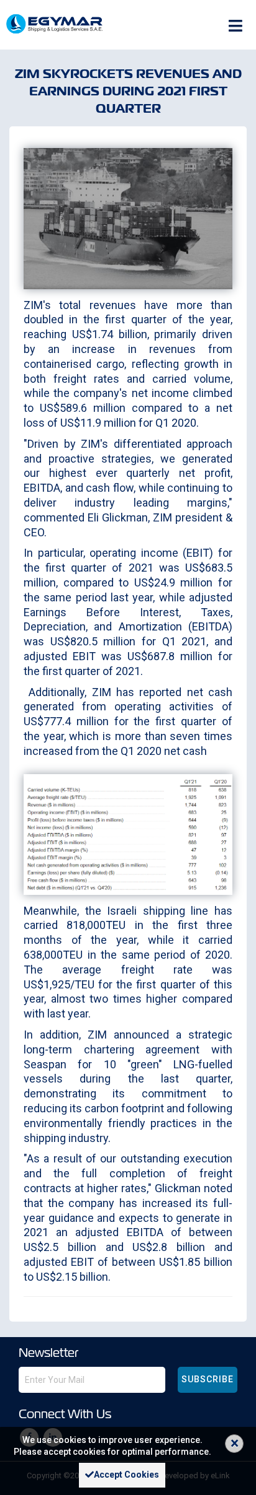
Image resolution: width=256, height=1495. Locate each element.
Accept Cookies (126, 1475)
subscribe (207, 1379)
